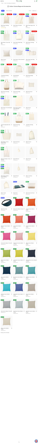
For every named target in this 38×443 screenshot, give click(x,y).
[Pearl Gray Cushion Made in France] (19, 304)
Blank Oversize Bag (16, 91)
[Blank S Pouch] (31, 101)
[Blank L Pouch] (6, 186)
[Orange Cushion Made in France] (31, 202)
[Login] (35, 1)
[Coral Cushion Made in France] (19, 219)
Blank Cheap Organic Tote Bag (30, 26)
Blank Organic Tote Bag (30, 42)
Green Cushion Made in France (5, 260)
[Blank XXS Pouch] (19, 152)
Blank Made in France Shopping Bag (4, 142)
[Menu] (1, 1)
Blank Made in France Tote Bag (5, 43)
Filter (3, 10)
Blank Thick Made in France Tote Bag (6, 159)
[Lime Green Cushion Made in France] (19, 253)
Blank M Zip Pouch (29, 91)
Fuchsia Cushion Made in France (30, 226)
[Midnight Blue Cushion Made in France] (31, 253)
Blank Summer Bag (16, 124)
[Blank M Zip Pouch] (31, 85)
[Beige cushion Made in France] (6, 321)
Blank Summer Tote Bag (5, 91)
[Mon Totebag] (19, 1)
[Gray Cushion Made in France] (6, 304)
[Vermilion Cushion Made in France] (6, 219)
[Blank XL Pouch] (31, 135)
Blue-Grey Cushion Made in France (18, 277)
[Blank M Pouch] (31, 152)
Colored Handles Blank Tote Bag (5, 125)
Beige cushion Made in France (5, 329)
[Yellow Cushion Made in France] (31, 236)
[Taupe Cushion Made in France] (31, 287)
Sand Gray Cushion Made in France (30, 312)
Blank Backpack (16, 75)
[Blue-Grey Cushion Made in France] (19, 270)
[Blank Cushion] (6, 53)
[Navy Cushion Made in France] (6, 270)
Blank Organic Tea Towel (17, 25)
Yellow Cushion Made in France (30, 243)
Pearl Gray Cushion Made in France (18, 312)
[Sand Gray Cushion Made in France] (31, 304)
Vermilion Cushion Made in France (5, 226)
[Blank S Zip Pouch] (19, 135)
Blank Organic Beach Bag (17, 42)
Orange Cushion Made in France (30, 209)
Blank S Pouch (28, 107)
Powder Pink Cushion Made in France (18, 243)
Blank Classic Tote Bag (5, 25)
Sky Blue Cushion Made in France (5, 295)
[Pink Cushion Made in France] (6, 236)
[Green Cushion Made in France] (6, 253)
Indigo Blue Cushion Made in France (18, 295)
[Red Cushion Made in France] (19, 202)
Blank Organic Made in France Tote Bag (5, 176)
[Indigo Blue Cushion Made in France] (19, 287)
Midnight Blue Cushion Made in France (31, 260)
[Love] (11, 25)
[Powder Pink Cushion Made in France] (19, 236)
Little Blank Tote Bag (29, 124)
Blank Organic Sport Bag (30, 59)
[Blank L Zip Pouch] (31, 169)
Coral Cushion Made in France (17, 226)
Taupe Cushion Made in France (30, 295)
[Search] (3, 1)
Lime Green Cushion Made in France (18, 260)
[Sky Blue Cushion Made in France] (6, 287)
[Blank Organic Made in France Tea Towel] (19, 101)
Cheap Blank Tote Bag (5, 75)
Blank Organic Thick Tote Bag (6, 107)
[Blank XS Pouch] (19, 169)
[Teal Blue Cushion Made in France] (31, 270)
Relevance (34, 10)
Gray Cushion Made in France (6, 311)
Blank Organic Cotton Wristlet (18, 59)
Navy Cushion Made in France (5, 277)
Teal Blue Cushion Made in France (30, 277)
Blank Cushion (3, 59)
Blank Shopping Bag (29, 75)
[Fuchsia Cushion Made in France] (31, 219)
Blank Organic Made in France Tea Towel (17, 108)
